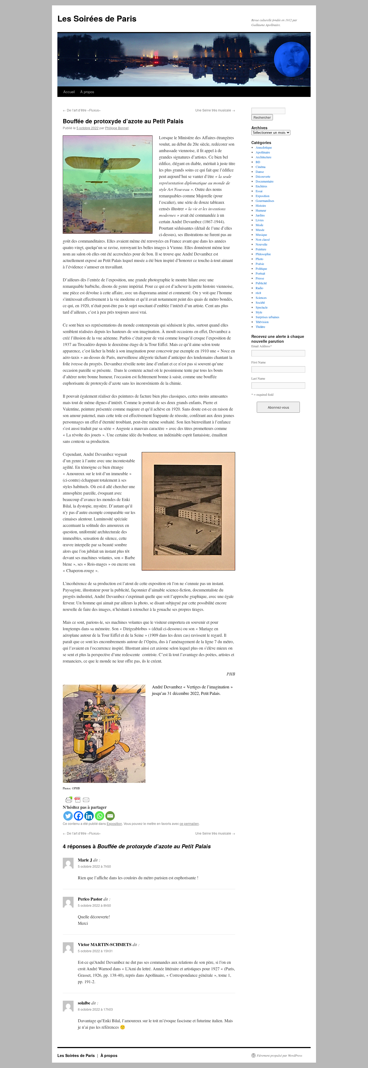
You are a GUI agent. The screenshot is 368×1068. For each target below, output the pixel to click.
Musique (261, 234)
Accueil (69, 91)
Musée (260, 229)
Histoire (261, 205)
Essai (259, 191)
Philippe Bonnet (117, 127)
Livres (260, 220)
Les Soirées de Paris (97, 18)
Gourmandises (265, 200)
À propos (87, 91)
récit (258, 292)
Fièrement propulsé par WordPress (279, 1055)
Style (259, 312)
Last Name (258, 378)
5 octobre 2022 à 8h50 (94, 905)
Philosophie (263, 254)
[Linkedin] (89, 816)
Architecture (263, 157)
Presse (260, 278)
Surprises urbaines (267, 317)
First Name (258, 362)
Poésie (260, 263)
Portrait (260, 273)
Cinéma (260, 166)
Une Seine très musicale (215, 110)
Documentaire (264, 181)
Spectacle (262, 307)
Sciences (261, 297)
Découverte (263, 176)
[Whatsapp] (99, 816)
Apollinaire (263, 152)
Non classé (263, 239)
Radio (259, 288)
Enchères (261, 186)
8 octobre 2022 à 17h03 (95, 1009)
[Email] (110, 816)
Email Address (261, 346)
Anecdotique (264, 147)
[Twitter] (68, 816)
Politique (261, 268)
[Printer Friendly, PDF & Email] (77, 799)
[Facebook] (78, 816)
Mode (259, 225)
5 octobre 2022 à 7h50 (94, 866)
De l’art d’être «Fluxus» (82, 110)
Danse (260, 171)
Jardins (260, 215)
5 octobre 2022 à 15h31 (95, 950)
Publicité (261, 283)
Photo (259, 259)
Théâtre (260, 326)
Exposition (114, 823)
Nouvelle (261, 244)
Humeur (261, 210)
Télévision (262, 322)
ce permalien (189, 823)
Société (260, 302)
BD (258, 162)
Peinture (261, 249)
